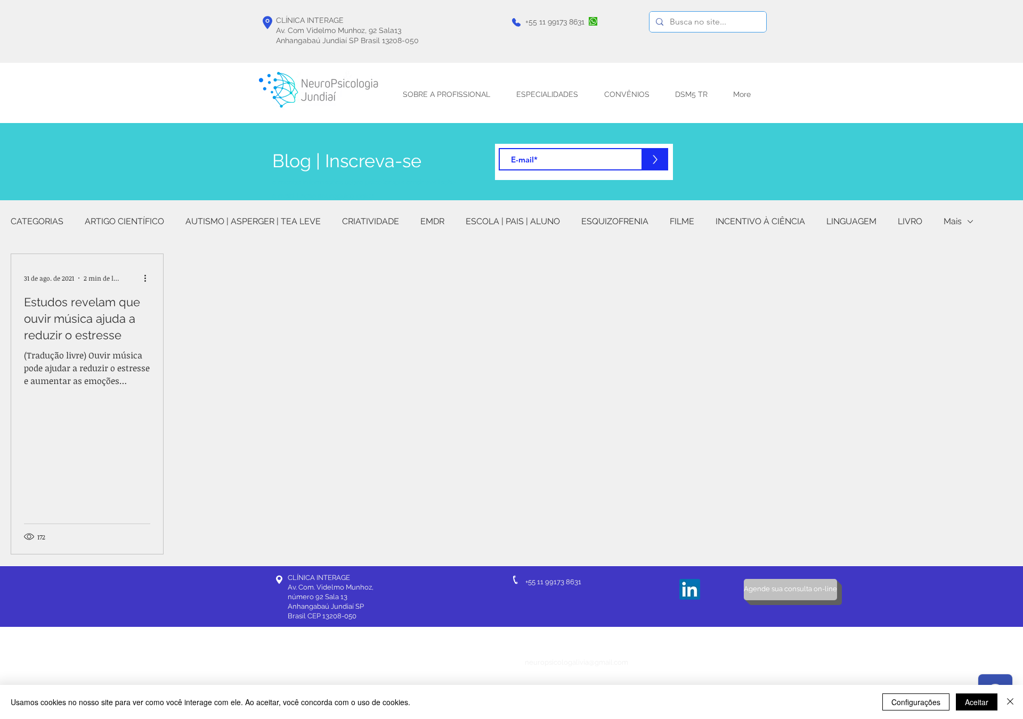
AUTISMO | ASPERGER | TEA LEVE (253, 221)
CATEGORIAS (37, 221)
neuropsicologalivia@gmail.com (576, 662)
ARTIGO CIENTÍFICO (124, 221)
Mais (953, 221)
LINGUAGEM (851, 221)
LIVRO (910, 221)
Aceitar (976, 702)
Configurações (915, 702)
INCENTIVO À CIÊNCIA (760, 221)
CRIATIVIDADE (370, 221)
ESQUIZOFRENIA (614, 221)
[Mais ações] (148, 278)
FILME (682, 221)
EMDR (432, 221)
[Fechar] (1010, 701)
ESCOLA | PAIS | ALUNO (513, 221)
